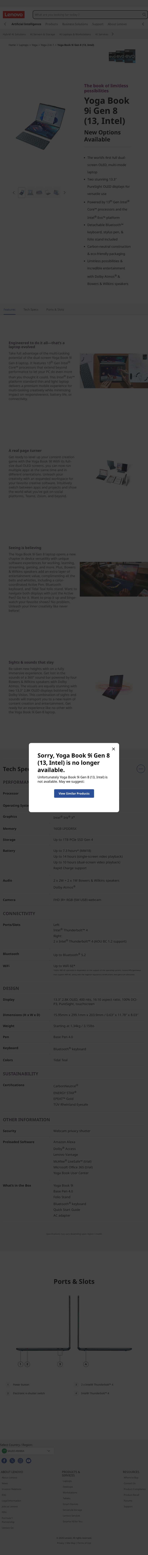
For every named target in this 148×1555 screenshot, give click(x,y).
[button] (74, 793)
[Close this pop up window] (113, 748)
